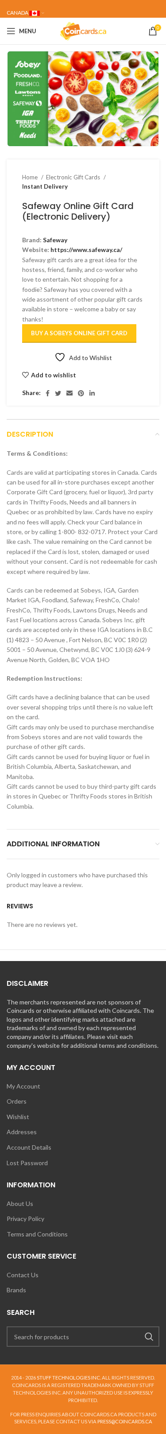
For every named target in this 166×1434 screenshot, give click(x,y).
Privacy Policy (25, 1218)
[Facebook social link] (47, 393)
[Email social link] (69, 393)
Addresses (22, 1132)
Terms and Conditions (37, 1234)
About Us (20, 1203)
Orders (17, 1101)
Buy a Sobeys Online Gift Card (79, 333)
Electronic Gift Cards (73, 177)
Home (30, 177)
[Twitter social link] (58, 393)
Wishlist (18, 1116)
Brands (16, 1290)
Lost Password (27, 1163)
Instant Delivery (45, 186)
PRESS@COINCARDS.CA (124, 1421)
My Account (23, 1086)
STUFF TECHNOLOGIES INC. (69, 1377)
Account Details (29, 1147)
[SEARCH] (149, 1336)
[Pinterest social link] (81, 393)
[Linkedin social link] (92, 393)
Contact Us (23, 1275)
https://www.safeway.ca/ (86, 249)
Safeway (55, 240)
